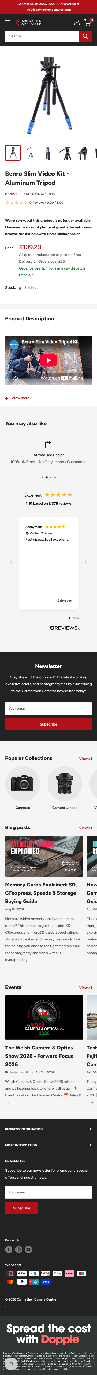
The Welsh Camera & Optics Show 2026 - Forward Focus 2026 (39, 1056)
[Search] (85, 36)
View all (85, 759)
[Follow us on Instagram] (18, 1249)
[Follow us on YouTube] (28, 1249)
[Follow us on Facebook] (8, 1249)
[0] (87, 22)
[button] (48, 203)
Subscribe (48, 724)
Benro (11, 194)
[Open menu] (7, 22)
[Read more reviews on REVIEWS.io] (65, 629)
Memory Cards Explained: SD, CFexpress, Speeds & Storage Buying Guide (41, 893)
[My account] (77, 22)
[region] (48, 563)
